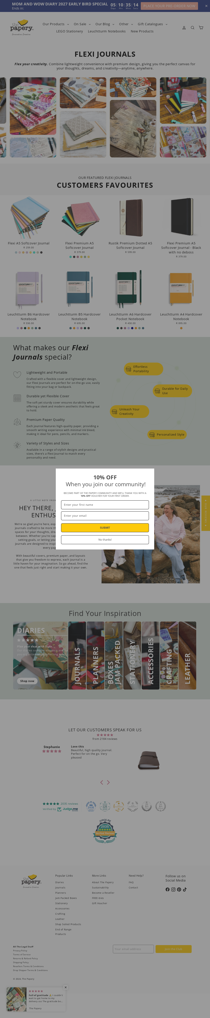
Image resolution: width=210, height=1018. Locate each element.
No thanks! (105, 539)
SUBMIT (105, 527)
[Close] (150, 472)
